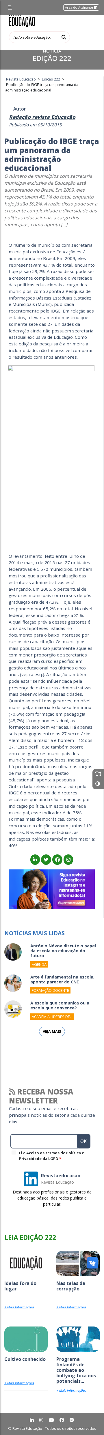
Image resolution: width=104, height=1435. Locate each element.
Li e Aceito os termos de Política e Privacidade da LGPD (51, 1155)
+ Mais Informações (19, 1307)
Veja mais (52, 1031)
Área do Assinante (79, 7)
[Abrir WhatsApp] (89, 1420)
